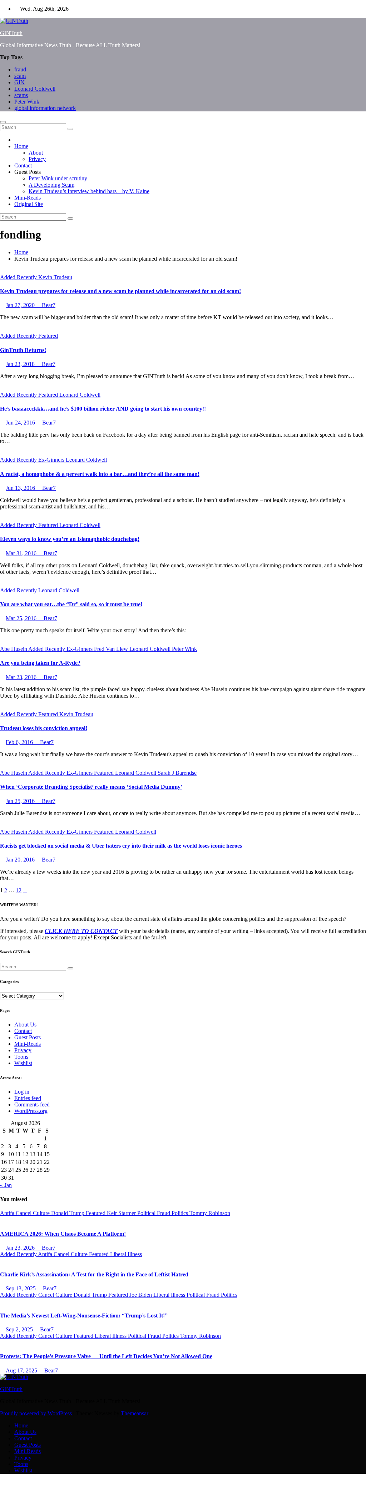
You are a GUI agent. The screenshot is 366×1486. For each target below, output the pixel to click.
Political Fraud (154, 1213)
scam (20, 76)
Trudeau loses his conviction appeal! (43, 728)
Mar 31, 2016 (22, 553)
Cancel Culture (33, 1213)
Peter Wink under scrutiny (58, 178)
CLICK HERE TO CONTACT (81, 931)
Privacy (37, 159)
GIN (19, 82)
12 (18, 890)
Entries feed (27, 1098)
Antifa (8, 1213)
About (36, 153)
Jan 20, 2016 (21, 860)
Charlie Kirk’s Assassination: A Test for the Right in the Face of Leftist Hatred (94, 1274)
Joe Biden (141, 1295)
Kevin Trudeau (55, 277)
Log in (21, 1092)
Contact (23, 165)
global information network (45, 108)
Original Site (28, 204)
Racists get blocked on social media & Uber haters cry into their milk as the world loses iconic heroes (121, 846)
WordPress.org (31, 1111)
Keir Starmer (122, 1213)
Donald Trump (68, 1213)
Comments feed (32, 1104)
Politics (180, 1213)
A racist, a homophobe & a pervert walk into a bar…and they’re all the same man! (99, 474)
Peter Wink (26, 102)
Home (21, 146)
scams (21, 95)
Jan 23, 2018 (21, 364)
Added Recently (19, 277)
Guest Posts (27, 1037)
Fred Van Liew (111, 649)
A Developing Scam (51, 185)
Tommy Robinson (209, 1213)
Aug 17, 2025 (22, 1370)
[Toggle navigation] (3, 122)
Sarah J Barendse (177, 773)
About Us (25, 1024)
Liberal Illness (126, 1254)
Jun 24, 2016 (21, 423)
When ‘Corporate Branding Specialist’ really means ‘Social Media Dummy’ (91, 787)
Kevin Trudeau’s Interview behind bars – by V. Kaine (89, 191)
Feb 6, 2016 (20, 742)
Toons (21, 1057)
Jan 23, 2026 (21, 1248)
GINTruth (11, 33)
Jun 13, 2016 (21, 488)
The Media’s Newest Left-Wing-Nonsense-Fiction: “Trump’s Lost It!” (84, 1315)
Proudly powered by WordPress (36, 1413)
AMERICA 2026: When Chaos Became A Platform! (63, 1234)
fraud (20, 69)
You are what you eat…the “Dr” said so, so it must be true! (71, 604)
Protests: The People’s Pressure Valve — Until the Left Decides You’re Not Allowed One (106, 1356)
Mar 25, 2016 (22, 618)
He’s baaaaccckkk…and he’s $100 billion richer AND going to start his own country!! (103, 409)
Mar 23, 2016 (22, 677)
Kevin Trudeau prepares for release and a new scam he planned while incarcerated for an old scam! (120, 291)
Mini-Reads (27, 198)
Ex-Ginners (52, 460)
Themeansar (134, 1413)
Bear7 (47, 305)
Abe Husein (14, 649)
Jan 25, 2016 (21, 801)
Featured (48, 336)
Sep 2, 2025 (20, 1329)
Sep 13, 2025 (21, 1288)
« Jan (6, 1185)
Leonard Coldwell (34, 89)
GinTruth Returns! (23, 350)
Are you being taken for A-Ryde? (40, 663)
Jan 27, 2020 (21, 305)
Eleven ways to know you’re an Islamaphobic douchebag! (69, 539)
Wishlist (23, 1063)
